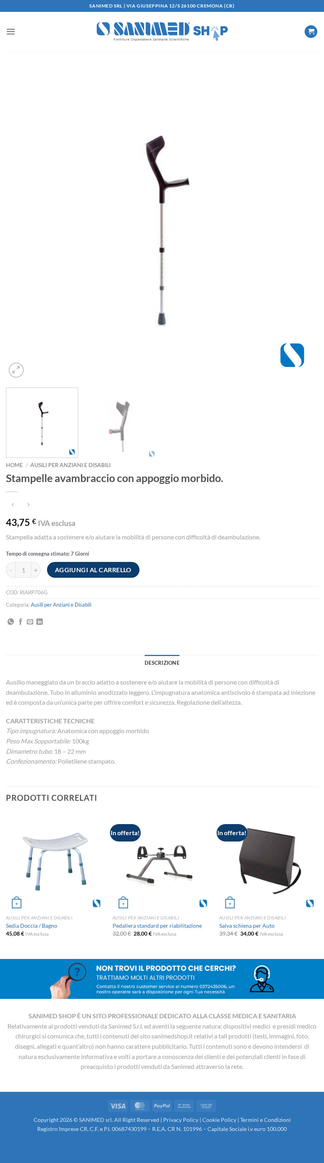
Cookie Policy (219, 1119)
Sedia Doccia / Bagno (31, 925)
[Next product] (13, 505)
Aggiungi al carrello (93, 569)
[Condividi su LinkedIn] (39, 622)
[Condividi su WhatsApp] (11, 622)
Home (14, 465)
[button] (10, 31)
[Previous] (22, 223)
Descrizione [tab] (162, 663)
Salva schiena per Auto (247, 925)
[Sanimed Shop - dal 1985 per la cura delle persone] (162, 31)
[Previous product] (28, 505)
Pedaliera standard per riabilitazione (157, 925)
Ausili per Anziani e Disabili (70, 465)
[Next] (302, 223)
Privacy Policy (180, 1119)
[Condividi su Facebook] (20, 622)
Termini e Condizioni (265, 1119)
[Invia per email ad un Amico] (30, 622)
